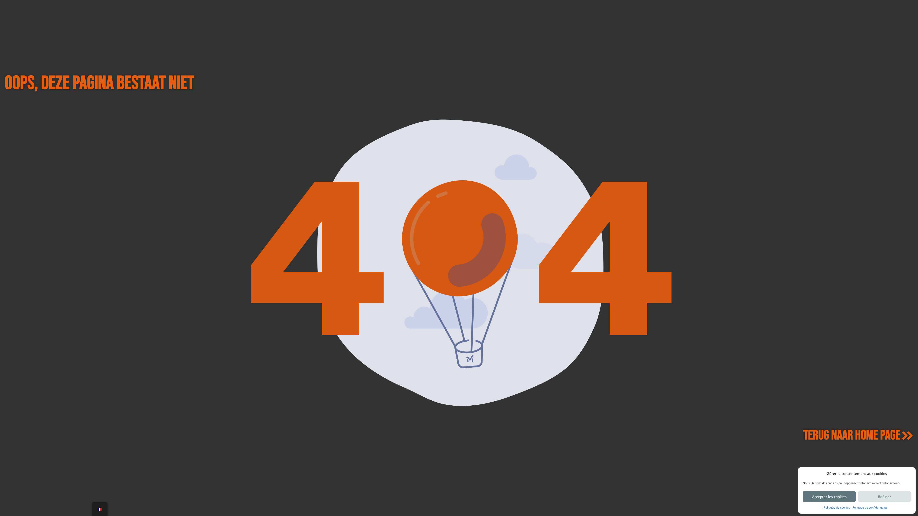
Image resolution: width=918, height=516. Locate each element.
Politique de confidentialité (870, 507)
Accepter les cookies (829, 496)
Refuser (884, 496)
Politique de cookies (837, 507)
